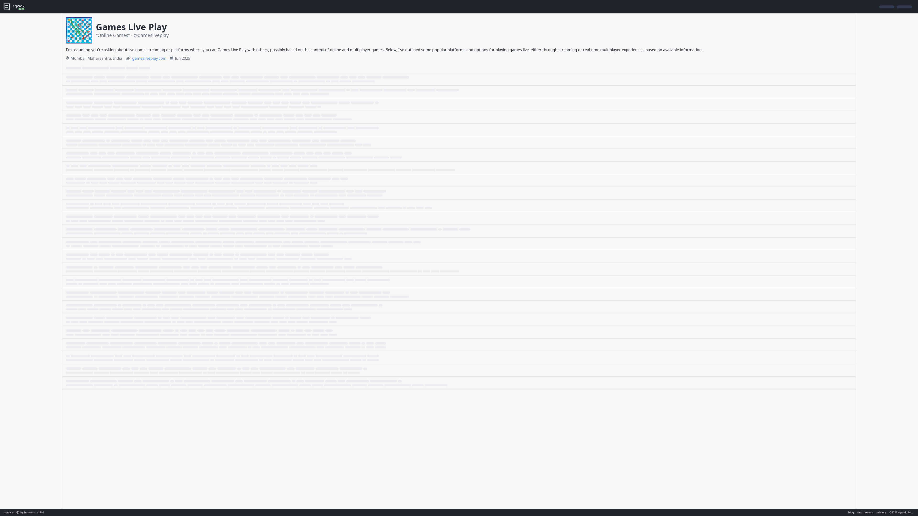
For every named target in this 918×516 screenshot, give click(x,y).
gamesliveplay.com (149, 58)
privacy (881, 512)
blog (851, 512)
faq (859, 512)
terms (869, 512)
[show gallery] (79, 30)
